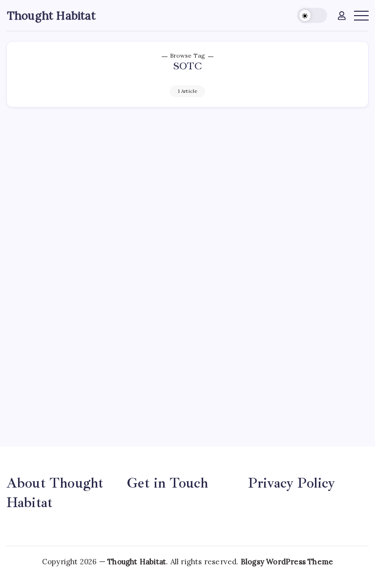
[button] (312, 15)
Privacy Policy (291, 483)
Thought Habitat (51, 15)
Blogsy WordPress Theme (287, 561)
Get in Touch (167, 483)
